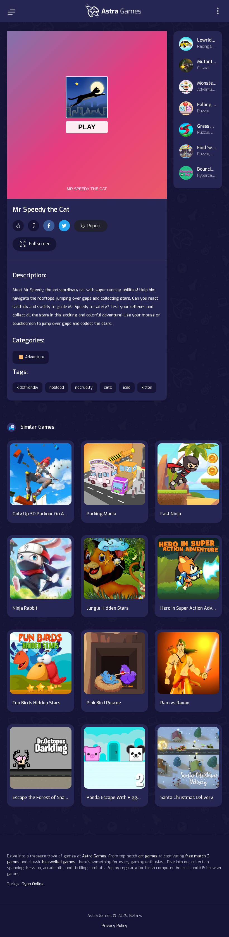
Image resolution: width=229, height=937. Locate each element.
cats (108, 387)
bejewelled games (58, 862)
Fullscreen (40, 244)
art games (148, 856)
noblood (56, 387)
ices (126, 387)
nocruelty (84, 387)
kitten (147, 387)
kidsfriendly (27, 387)
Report (94, 226)
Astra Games (94, 856)
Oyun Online (33, 884)
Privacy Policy (114, 925)
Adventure (34, 357)
